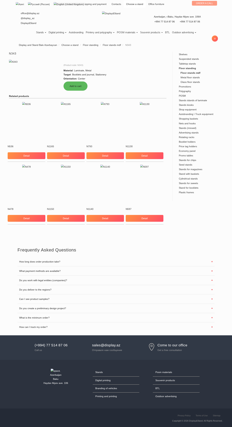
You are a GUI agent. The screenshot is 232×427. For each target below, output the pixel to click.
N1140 (89, 209)
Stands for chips (187, 160)
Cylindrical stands (188, 178)
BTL (167, 32)
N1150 (50, 209)
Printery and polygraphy (99, 32)
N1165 (50, 146)
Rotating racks (186, 137)
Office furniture (156, 4)
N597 (128, 209)
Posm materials (163, 372)
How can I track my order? (33, 327)
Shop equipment (188, 109)
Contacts (116, 4)
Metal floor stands (190, 77)
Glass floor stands (190, 82)
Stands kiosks (186, 105)
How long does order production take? (39, 261)
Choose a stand (134, 4)
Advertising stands (189, 132)
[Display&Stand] (111, 13)
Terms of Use (202, 415)
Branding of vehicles (106, 388)
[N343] (13, 61)
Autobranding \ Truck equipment (196, 114)
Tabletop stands (187, 63)
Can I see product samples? (34, 299)
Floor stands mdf (190, 72)
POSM (182, 95)
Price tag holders (188, 146)
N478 (10, 209)
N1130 (129, 146)
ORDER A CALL (204, 3)
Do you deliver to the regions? (35, 289)
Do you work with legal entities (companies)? (43, 280)
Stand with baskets (189, 173)
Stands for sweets (188, 183)
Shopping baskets (188, 118)
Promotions (185, 86)
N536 (10, 146)
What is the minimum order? (34, 317)
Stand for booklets (188, 187)
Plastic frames (186, 192)
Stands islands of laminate (193, 100)
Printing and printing (106, 396)
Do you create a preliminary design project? (42, 308)
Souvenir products (150, 32)
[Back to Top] (221, 416)
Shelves (183, 54)
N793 (89, 146)
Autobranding (76, 32)
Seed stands (185, 164)
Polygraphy (185, 91)
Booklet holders (187, 141)
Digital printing (57, 32)
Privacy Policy (184, 415)
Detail (26, 155)
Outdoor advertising (183, 32)
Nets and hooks (187, 123)
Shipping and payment (94, 4)
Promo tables (186, 155)
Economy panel (187, 151)
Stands (40, 32)
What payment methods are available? (40, 271)
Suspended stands (189, 59)
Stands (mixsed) (187, 128)
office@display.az (30, 13)
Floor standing (187, 68)
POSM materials (126, 32)
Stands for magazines (190, 169)
